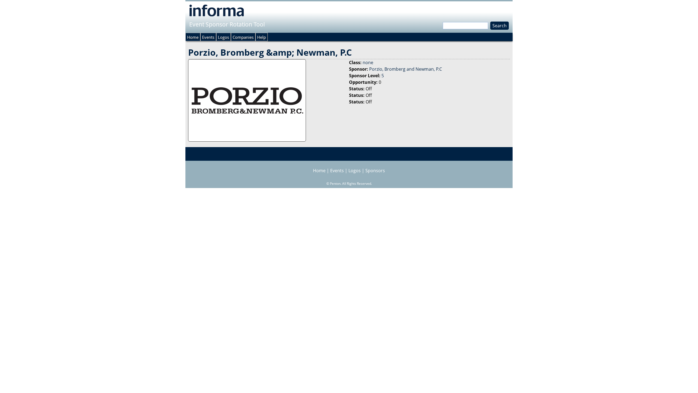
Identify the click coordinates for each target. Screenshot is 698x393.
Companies (243, 37)
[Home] (216, 10)
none (368, 62)
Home (192, 37)
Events (208, 37)
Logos (223, 37)
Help (261, 37)
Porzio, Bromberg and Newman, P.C (405, 69)
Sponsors (375, 171)
